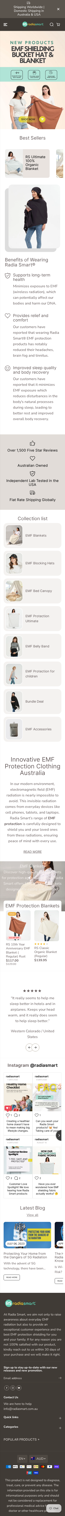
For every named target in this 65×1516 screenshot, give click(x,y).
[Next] (35, 1047)
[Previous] (30, 1047)
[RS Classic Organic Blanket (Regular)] (46, 925)
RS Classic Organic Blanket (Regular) (45, 952)
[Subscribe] (60, 1378)
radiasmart (13, 1076)
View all (32, 1215)
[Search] (51, 24)
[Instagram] (13, 1388)
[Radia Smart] (32, 24)
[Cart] (58, 24)
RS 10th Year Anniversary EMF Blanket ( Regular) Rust (18, 950)
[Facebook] (7, 1388)
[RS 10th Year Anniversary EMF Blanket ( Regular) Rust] (18, 925)
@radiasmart (44, 1065)
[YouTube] (19, 1388)
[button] (6, 24)
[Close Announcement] (58, 9)
